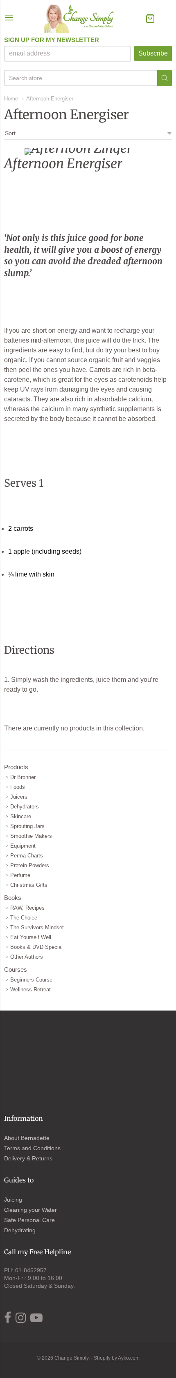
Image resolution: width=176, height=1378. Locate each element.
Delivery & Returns (28, 1158)
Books (12, 897)
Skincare (20, 816)
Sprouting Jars (27, 826)
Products (16, 767)
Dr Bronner (23, 777)
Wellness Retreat (30, 989)
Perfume (20, 875)
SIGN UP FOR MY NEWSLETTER (51, 40)
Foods (17, 787)
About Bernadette (27, 1138)
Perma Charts (26, 856)
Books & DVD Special (36, 947)
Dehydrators (24, 807)
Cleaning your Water (30, 1210)
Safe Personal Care (29, 1220)
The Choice (23, 918)
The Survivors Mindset (37, 927)
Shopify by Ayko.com (117, 1358)
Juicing (13, 1199)
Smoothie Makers (31, 836)
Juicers (18, 797)
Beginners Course (31, 980)
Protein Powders (29, 865)
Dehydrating (20, 1230)
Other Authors (26, 957)
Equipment (23, 846)
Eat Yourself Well (30, 937)
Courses (15, 969)
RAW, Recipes (27, 908)
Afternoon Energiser (49, 99)
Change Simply (71, 1358)
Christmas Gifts (28, 885)
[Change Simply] (79, 18)
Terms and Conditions (32, 1148)
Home (11, 99)
